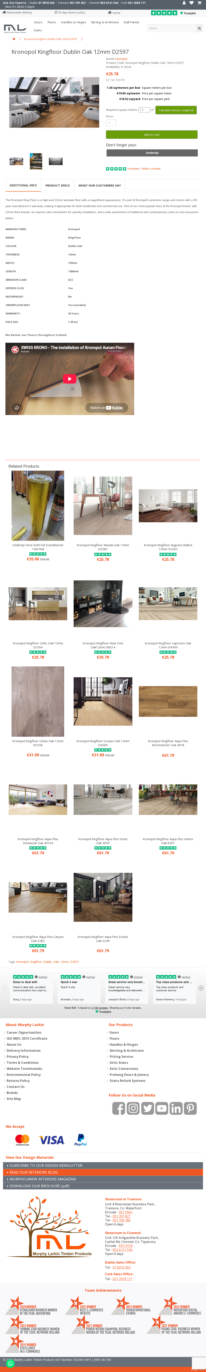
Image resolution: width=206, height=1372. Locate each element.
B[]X (202, 1369)
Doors (38, 22)
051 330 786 (122, 1220)
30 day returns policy (71, 12)
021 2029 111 (137, 3)
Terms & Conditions (23, 1062)
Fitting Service (121, 1056)
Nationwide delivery (19, 12)
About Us (14, 1044)
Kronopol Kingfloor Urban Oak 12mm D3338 (38, 743)
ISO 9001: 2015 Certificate (27, 1038)
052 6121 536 (109, 3)
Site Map (14, 1099)
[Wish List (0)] (192, 3)
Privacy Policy (18, 1056)
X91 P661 (126, 1212)
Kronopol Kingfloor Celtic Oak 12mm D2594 (38, 645)
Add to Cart (152, 135)
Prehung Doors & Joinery (129, 1074)
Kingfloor (36, 962)
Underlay (152, 153)
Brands (12, 1092)
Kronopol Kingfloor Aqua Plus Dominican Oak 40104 (38, 841)
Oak (56, 962)
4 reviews (133, 168)
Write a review (151, 168)
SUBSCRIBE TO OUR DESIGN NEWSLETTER (46, 1165)
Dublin (47, 962)
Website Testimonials (24, 1068)
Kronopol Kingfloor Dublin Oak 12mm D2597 (50, 39)
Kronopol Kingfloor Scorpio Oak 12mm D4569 (103, 743)
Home (116, 13)
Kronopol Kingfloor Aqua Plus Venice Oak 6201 (168, 841)
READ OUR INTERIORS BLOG (34, 1172)
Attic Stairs (119, 1062)
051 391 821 (78, 3)
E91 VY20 (126, 1245)
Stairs (37, 30)
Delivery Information (24, 1050)
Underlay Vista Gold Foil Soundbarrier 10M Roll (38, 547)
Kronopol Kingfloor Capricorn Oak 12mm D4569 (168, 645)
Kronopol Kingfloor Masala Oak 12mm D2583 (103, 547)
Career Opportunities (24, 1032)
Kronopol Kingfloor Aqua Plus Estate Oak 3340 (103, 939)
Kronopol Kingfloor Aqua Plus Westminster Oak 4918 (168, 743)
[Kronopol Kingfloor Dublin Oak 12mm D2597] (54, 102)
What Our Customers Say (99, 185)
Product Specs (57, 185)
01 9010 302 (46, 3)
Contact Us (16, 1086)
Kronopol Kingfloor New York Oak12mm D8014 (103, 645)
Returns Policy (18, 1080)
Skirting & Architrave (104, 22)
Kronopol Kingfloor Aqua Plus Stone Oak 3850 (103, 841)
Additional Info (23, 185)
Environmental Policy (24, 1074)
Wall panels (131, 22)
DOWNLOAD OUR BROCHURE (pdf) (39, 1185)
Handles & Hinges (73, 22)
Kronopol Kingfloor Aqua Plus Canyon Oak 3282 (38, 939)
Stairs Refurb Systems (127, 1080)
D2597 (74, 962)
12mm (64, 962)
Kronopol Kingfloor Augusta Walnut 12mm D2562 (168, 547)
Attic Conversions (124, 1068)
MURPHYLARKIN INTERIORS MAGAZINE (43, 1179)
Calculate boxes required (176, 110)
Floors (51, 22)
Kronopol (121, 59)
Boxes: (110, 116)
